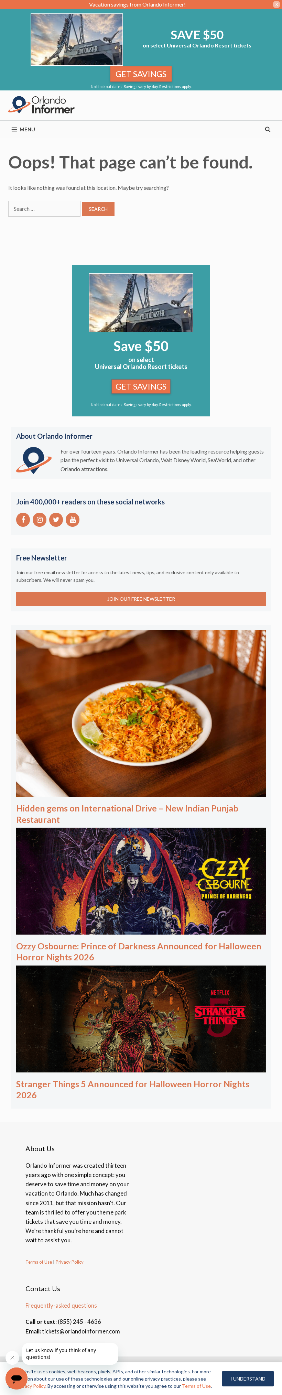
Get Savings (141, 74)
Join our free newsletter (141, 599)
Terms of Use (38, 1262)
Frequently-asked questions (61, 1305)
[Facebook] (23, 520)
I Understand (247, 1379)
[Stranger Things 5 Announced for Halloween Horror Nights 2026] (141, 1067)
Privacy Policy (69, 1262)
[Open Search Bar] (268, 129)
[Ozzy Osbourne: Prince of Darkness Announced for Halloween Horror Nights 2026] (141, 930)
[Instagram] (39, 520)
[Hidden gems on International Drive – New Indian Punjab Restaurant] (141, 792)
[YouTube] (72, 520)
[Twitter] (56, 520)
